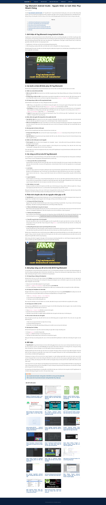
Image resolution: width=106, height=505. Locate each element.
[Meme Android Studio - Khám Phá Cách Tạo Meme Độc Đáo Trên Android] (53, 483)
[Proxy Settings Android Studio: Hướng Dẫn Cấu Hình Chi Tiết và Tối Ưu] (53, 421)
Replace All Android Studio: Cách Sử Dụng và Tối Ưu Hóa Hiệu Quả (34, 397)
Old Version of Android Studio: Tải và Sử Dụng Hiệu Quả (71, 459)
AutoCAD (27, 1)
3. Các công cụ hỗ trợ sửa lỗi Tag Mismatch (37, 25)
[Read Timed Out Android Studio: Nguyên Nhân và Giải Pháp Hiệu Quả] (34, 405)
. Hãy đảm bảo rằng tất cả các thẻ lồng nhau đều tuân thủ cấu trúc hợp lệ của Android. (59, 216)
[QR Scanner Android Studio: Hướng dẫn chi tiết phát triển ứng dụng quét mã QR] (53, 405)
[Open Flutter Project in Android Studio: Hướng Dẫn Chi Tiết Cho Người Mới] (34, 452)
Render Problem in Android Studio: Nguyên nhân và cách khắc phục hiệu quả (53, 397)
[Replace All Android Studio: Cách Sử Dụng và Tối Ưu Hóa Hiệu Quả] (34, 390)
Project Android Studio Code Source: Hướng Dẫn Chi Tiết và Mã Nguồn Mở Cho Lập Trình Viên (71, 428)
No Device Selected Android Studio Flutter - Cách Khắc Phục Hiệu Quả (53, 475)
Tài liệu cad (63, 1)
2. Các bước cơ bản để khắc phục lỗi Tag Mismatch (38, 23)
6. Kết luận (30, 29)
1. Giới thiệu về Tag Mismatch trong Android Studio (38, 22)
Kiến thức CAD (44, 1)
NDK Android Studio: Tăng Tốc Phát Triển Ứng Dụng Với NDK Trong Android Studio (34, 491)
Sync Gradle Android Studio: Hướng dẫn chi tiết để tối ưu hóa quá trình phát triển (45, 376)
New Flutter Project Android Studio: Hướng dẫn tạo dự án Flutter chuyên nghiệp (71, 475)
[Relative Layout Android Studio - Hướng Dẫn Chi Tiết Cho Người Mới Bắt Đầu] (71, 390)
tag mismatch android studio (35, 12)
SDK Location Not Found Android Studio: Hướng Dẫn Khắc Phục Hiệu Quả (44, 377)
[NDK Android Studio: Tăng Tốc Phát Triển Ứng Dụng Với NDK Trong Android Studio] (34, 483)
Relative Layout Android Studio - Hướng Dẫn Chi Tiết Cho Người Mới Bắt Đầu (71, 397)
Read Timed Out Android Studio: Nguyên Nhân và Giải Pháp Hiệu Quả (34, 413)
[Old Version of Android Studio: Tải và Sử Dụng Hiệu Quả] (71, 452)
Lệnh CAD (70, 1)
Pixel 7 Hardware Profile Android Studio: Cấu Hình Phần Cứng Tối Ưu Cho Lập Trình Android (53, 444)
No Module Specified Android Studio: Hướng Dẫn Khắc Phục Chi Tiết (34, 475)
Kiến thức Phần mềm (54, 1)
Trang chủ (36, 1)
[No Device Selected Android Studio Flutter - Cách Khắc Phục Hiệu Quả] (53, 468)
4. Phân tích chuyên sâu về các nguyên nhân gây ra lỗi (39, 26)
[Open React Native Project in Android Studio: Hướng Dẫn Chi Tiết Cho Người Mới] (71, 436)
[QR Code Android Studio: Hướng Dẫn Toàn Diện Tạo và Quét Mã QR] (71, 405)
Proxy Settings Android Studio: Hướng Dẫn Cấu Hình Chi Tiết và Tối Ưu (53, 428)
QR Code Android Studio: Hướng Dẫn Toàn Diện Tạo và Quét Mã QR (71, 412)
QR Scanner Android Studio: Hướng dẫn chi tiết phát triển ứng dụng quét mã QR (53, 413)
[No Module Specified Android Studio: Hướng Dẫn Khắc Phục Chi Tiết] (34, 468)
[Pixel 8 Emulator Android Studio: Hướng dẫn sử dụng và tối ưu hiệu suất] (34, 436)
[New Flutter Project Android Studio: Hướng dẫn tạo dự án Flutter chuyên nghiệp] (71, 468)
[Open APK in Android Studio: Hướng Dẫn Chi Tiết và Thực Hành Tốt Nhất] (53, 452)
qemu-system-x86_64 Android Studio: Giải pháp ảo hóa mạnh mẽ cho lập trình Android (34, 428)
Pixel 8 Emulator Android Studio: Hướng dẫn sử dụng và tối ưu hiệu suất (34, 444)
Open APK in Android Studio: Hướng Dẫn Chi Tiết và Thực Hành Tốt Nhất (53, 460)
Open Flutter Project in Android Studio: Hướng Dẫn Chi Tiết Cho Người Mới (34, 460)
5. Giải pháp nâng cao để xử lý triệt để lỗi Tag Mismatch (39, 28)
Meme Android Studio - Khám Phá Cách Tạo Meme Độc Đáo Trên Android (53, 491)
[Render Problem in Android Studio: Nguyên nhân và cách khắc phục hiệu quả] (53, 390)
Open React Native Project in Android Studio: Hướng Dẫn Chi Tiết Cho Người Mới (71, 444)
